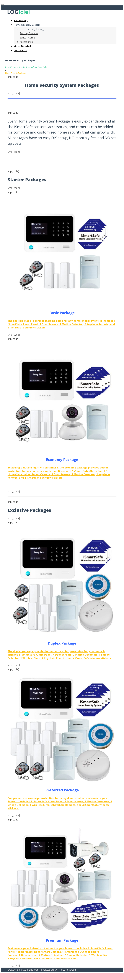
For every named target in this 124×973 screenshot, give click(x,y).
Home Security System (27, 25)
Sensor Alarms (27, 37)
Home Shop (21, 20)
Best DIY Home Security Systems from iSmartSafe (26, 67)
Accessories (26, 41)
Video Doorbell (23, 46)
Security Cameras (29, 33)
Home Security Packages (33, 29)
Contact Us (20, 50)
